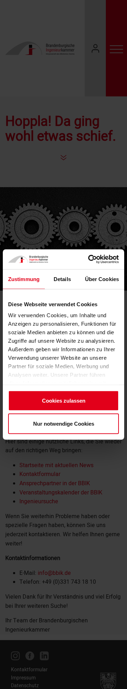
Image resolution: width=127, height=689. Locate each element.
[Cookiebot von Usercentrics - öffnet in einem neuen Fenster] (89, 259)
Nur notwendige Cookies (63, 424)
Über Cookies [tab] (102, 279)
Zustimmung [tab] (24, 279)
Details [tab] (62, 279)
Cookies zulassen (63, 400)
